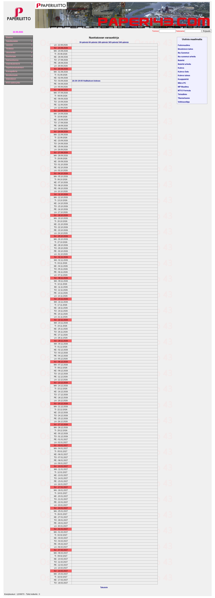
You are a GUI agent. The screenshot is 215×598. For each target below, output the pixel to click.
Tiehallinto (182, 94)
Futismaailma (184, 45)
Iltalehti (181, 60)
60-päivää (93, 42)
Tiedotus (10, 49)
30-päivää (84, 42)
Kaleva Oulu (183, 72)
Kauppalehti (183, 79)
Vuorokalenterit (13, 64)
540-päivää (124, 42)
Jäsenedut (10, 52)
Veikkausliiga (184, 102)
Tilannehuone (184, 98)
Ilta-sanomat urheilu (187, 57)
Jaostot (9, 45)
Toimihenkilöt (12, 41)
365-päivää (113, 42)
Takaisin (104, 587)
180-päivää (103, 42)
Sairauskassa (12, 60)
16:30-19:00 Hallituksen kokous (86, 81)
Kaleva (181, 68)
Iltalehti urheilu (184, 64)
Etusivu (9, 37)
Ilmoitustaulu (11, 75)
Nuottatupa (11, 56)
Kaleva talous (184, 75)
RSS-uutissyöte (13, 83)
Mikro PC (182, 83)
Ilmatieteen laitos (185, 49)
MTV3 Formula (184, 90)
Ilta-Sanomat (183, 53)
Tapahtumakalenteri (15, 68)
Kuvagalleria (11, 71)
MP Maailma (183, 87)
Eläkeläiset (11, 79)
